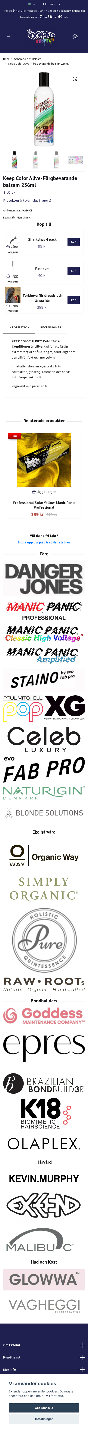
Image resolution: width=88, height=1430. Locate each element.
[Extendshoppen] (41, 37)
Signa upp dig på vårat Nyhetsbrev (44, 542)
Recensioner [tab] (50, 327)
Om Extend (11, 1345)
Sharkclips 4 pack (42, 239)
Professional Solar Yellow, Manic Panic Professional (44, 505)
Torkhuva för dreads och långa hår (42, 298)
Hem (6, 59)
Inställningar (44, 1419)
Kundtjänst (12, 1357)
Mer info (9, 1369)
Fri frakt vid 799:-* (34, 11)
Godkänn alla (44, 1408)
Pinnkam (42, 268)
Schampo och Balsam (27, 59)
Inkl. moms (50, 4)
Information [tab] (19, 327)
